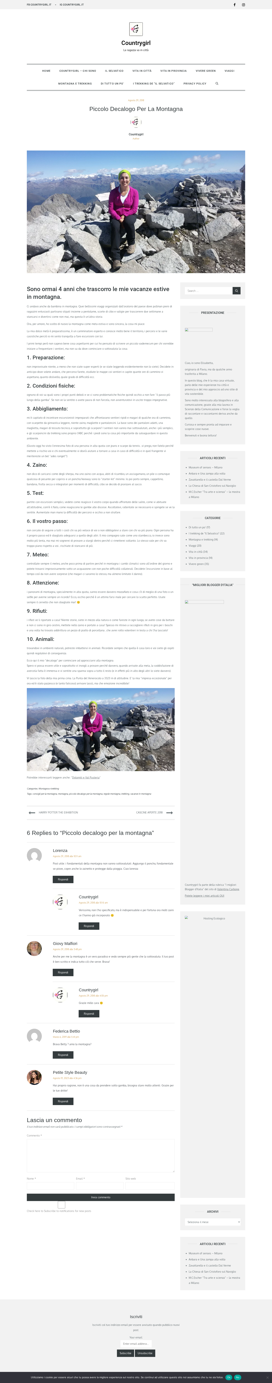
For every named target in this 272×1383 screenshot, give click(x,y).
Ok (229, 1377)
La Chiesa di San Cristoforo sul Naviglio (212, 485)
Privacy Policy (195, 83)
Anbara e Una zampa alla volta (207, 473)
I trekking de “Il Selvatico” (154, 83)
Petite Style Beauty (70, 1072)
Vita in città (142, 70)
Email (80, 1178)
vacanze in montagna (140, 793)
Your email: (136, 1337)
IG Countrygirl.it (72, 4)
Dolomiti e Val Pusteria (86, 777)
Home (46, 70)
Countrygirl (136, 42)
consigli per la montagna (45, 793)
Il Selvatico (114, 70)
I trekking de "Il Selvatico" (204, 533)
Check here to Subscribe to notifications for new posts (59, 1211)
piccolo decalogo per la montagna (85, 793)
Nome (31, 1178)
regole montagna (111, 793)
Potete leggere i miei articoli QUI (204, 895)
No (237, 1377)
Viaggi (229, 70)
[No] (267, 1377)
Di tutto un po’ (112, 83)
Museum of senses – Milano (205, 467)
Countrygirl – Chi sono (77, 70)
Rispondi (63, 879)
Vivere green (206, 70)
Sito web (130, 1178)
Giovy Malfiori (65, 943)
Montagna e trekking (75, 83)
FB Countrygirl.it (39, 4)
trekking (125, 793)
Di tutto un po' (197, 527)
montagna (63, 793)
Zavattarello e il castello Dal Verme (210, 479)
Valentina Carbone (228, 889)
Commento (34, 1135)
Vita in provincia (173, 70)
